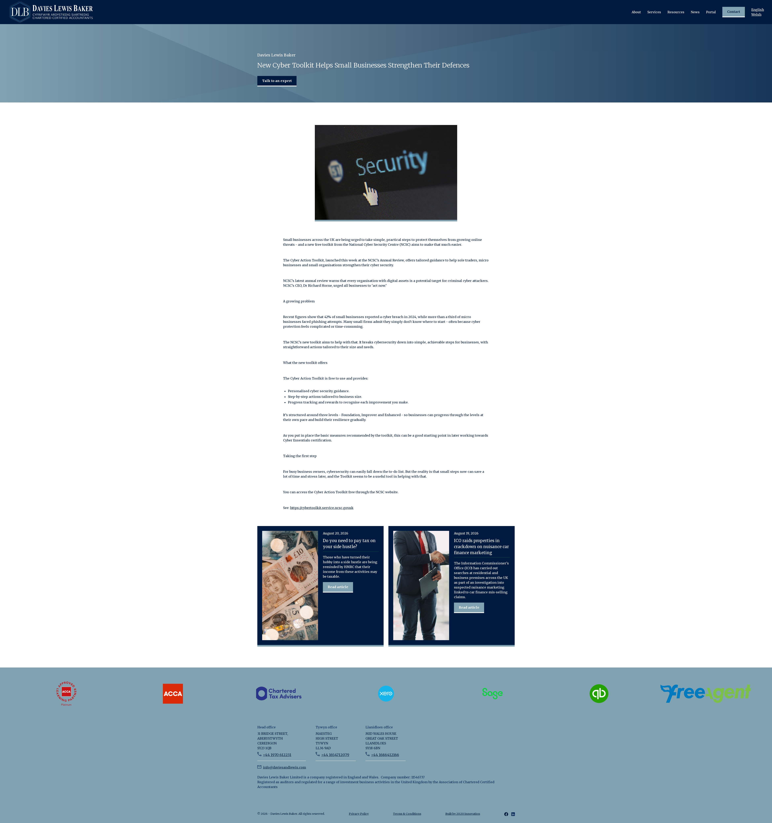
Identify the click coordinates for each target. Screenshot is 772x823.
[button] (636, 12)
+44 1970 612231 (277, 754)
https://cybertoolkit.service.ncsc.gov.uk (321, 508)
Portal (711, 12)
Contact (733, 12)
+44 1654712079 (335, 754)
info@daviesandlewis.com (284, 767)
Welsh (756, 14)
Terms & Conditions (407, 814)
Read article (338, 587)
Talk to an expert (277, 81)
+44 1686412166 (385, 754)
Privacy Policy (359, 814)
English (757, 10)
